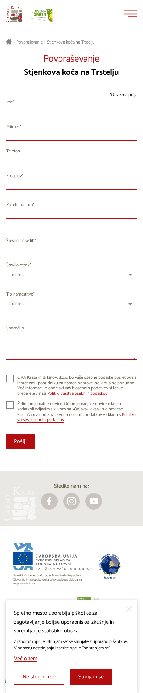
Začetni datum (19, 204)
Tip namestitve (19, 294)
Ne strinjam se (39, 677)
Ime (9, 102)
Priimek (13, 127)
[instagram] (71, 501)
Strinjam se (91, 677)
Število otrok (18, 265)
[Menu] (130, 14)
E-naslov (14, 176)
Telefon (13, 151)
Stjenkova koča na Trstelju (71, 42)
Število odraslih (20, 240)
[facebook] (49, 501)
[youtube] (93, 501)
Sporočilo (15, 328)
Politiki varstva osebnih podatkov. (77, 393)
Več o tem (25, 658)
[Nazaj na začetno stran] (14, 14)
